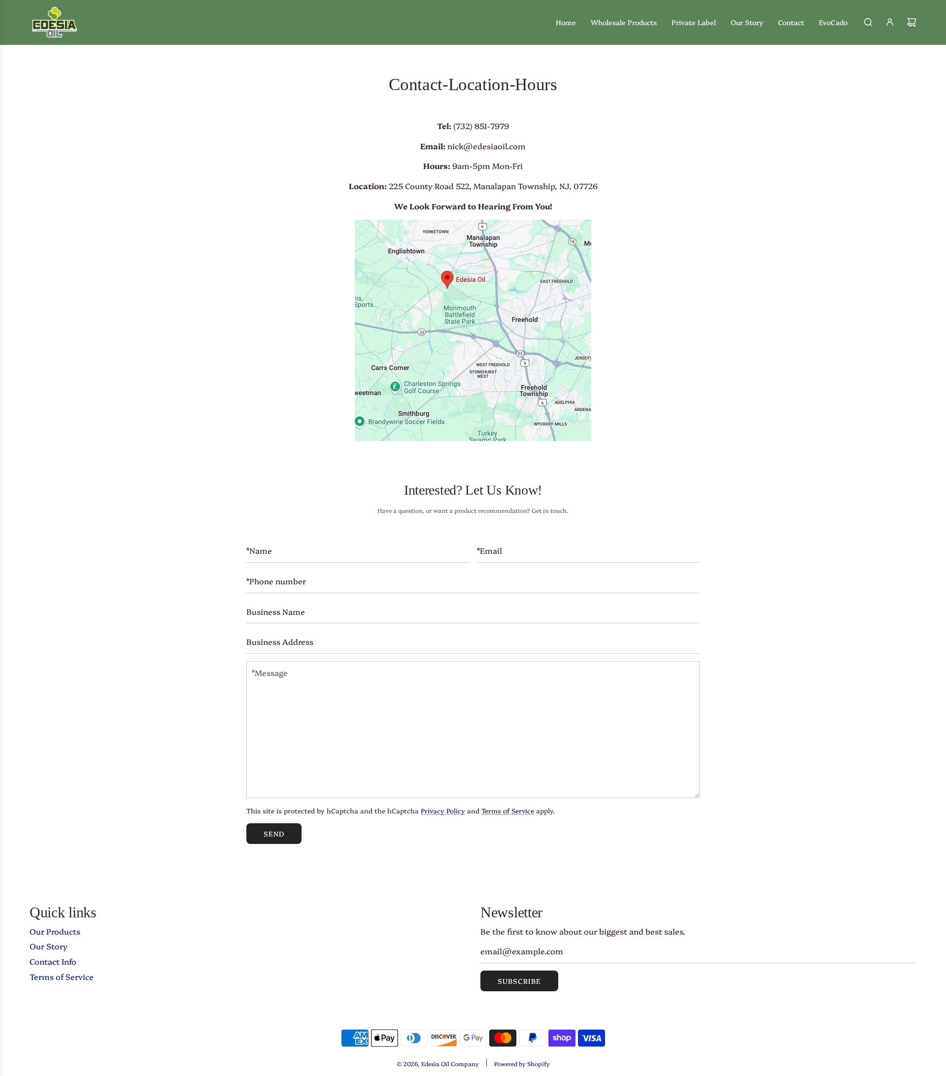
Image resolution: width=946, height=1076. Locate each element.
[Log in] (890, 22)
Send (274, 834)
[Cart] (911, 22)
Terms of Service (507, 810)
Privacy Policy (443, 810)
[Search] (868, 22)
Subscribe (519, 981)
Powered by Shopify (522, 1063)
